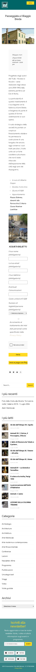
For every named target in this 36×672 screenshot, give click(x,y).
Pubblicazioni (7, 570)
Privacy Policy (15, 335)
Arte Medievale (8, 538)
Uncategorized (8, 575)
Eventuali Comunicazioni (15, 288)
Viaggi (4, 579)
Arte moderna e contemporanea (14, 542)
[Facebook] (10, 372)
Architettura (6, 533)
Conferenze (6, 552)
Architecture (7, 529)
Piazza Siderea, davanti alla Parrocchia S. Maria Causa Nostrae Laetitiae (18, 203)
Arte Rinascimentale (10, 547)
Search (30, 385)
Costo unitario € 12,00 (18, 299)
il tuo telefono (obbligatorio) (14, 276)
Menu (30, 3)
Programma (6, 565)
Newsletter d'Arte (8, 561)
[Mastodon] (14, 372)
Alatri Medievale (8, 408)
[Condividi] (21, 372)
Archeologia (6, 524)
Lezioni (5, 556)
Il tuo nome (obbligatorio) (14, 253)
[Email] (17, 372)
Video (4, 584)
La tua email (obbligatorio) (14, 265)
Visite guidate (7, 588)
